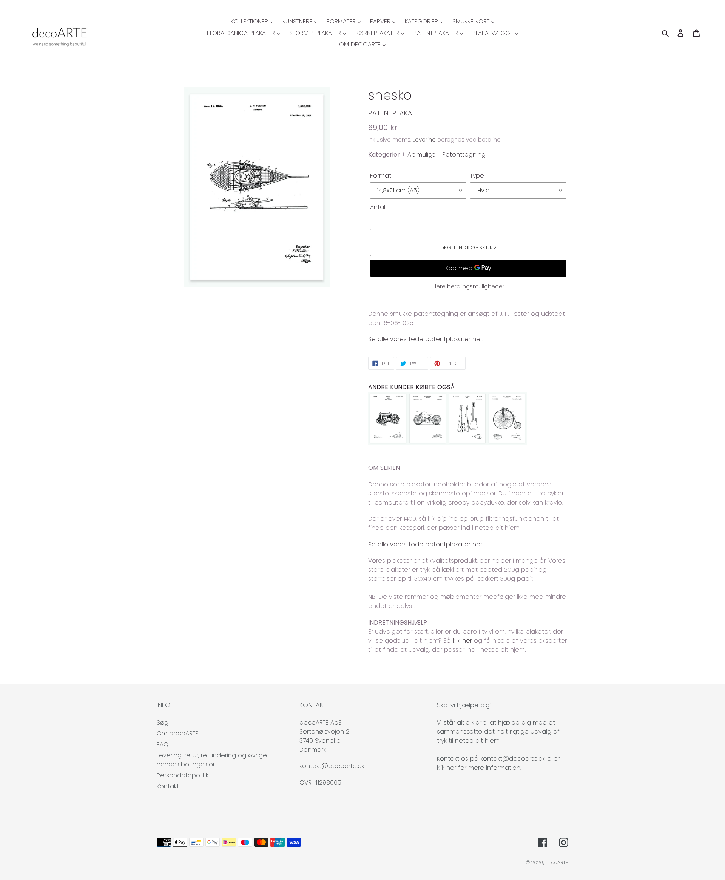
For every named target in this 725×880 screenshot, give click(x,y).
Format (380, 175)
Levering (424, 139)
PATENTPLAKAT (392, 113)
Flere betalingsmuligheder (468, 286)
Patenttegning (464, 154)
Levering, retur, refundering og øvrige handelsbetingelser (212, 760)
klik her (462, 640)
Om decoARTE (177, 733)
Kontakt (168, 786)
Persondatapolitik (182, 775)
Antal (377, 207)
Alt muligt (421, 154)
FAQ (162, 744)
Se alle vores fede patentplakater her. (425, 339)
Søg (162, 722)
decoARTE (557, 862)
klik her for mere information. (479, 767)
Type (477, 175)
